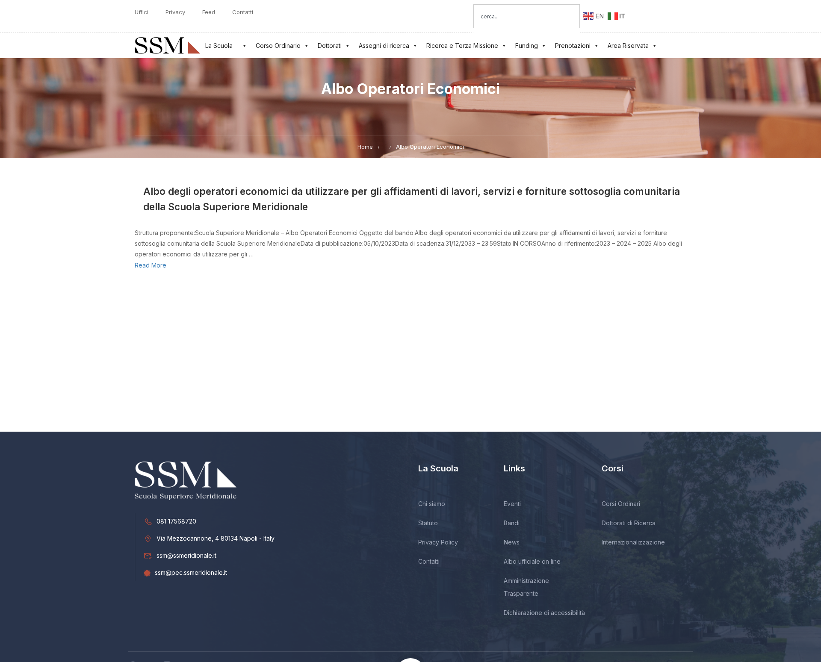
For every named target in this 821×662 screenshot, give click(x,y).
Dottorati (330, 45)
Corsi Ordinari (621, 503)
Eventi (512, 503)
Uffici (141, 12)
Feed (208, 12)
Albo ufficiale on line (532, 561)
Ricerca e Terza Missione (462, 45)
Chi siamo (431, 503)
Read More (150, 265)
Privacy (175, 12)
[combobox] (526, 16)
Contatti (242, 12)
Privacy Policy (438, 542)
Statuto (428, 523)
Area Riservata (628, 45)
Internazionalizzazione (633, 542)
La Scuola (219, 45)
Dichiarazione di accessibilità (544, 612)
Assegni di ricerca (384, 45)
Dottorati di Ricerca (629, 523)
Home (365, 146)
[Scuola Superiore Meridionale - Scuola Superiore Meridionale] (167, 45)
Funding (526, 45)
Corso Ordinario (278, 45)
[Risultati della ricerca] (526, 33)
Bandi (512, 523)
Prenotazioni (573, 45)
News (512, 542)
